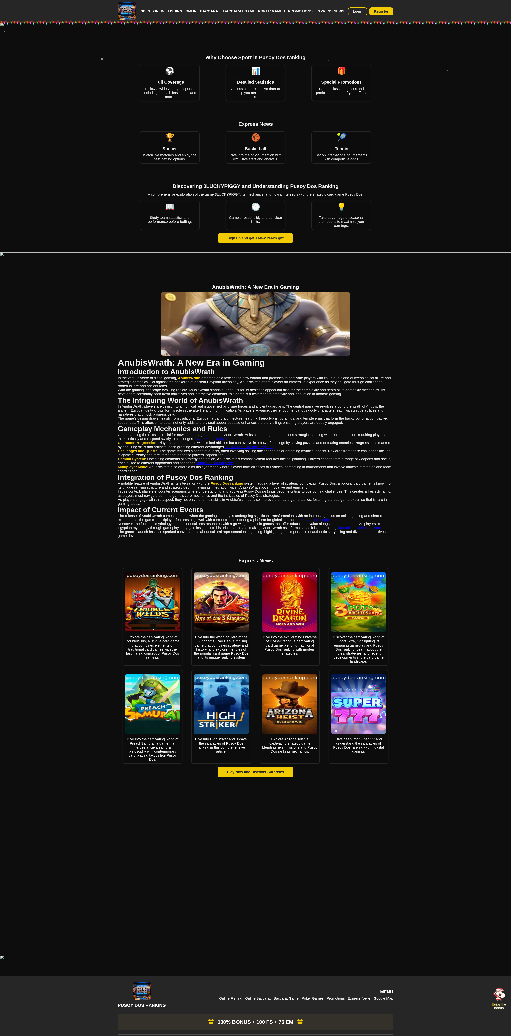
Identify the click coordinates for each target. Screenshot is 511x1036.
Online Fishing (167, 11)
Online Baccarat (202, 11)
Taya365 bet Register (211, 439)
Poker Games (271, 11)
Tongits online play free (214, 463)
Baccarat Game (239, 11)
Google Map (383, 998)
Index (144, 11)
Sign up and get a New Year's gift (255, 238)
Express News (330, 11)
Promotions (300, 11)
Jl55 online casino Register (358, 528)
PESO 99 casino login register (249, 447)
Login (357, 11)
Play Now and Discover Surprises (255, 772)
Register (381, 11)
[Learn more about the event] (255, 42)
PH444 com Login (314, 520)
